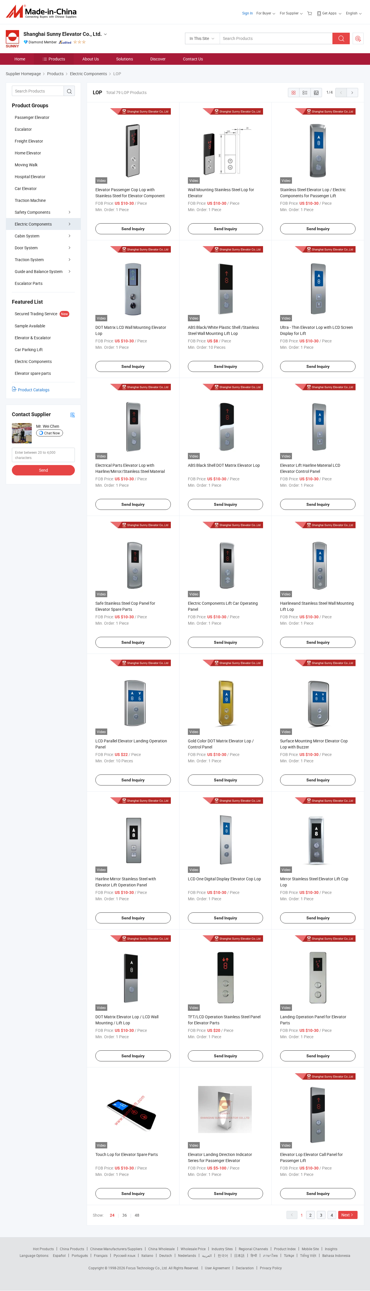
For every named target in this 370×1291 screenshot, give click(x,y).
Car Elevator (26, 188)
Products (57, 59)
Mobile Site (310, 1248)
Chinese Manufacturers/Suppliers (116, 1248)
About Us (90, 59)
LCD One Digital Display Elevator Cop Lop (224, 878)
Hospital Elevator (30, 176)
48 (137, 1215)
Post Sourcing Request (358, 38)
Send (43, 470)
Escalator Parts (28, 283)
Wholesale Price (193, 1248)
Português (80, 1255)
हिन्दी (254, 1255)
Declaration (245, 1268)
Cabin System (27, 236)
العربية (207, 1255)
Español (59, 1255)
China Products (72, 1248)
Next (345, 1215)
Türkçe (289, 1255)
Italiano (147, 1255)
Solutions (124, 59)
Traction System (29, 259)
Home (19, 59)
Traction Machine (30, 200)
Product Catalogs (33, 389)
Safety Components (32, 212)
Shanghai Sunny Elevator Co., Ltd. (62, 34)
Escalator (23, 129)
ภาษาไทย (270, 1255)
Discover (158, 59)
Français (101, 1255)
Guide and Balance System (38, 271)
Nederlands (187, 1255)
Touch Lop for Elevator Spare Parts (126, 1154)
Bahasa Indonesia (336, 1255)
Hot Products (43, 1248)
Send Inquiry (133, 228)
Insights (331, 1248)
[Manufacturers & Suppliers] (43, 11)
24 (112, 1215)
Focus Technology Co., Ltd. (147, 1268)
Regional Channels (253, 1248)
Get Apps (329, 13)
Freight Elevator (29, 141)
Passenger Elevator (32, 117)
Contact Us (193, 59)
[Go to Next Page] (352, 92)
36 (124, 1215)
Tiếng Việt (308, 1255)
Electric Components (33, 224)
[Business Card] (72, 414)
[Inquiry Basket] (310, 13)
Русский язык (124, 1255)
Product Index (285, 1248)
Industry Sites (222, 1248)
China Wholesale (161, 1248)
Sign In (247, 13)
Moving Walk (26, 164)
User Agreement (217, 1268)
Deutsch (165, 1255)
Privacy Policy (271, 1268)
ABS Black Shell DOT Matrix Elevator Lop (224, 465)
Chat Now (52, 433)
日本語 (239, 1255)
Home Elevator (28, 153)
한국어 (223, 1255)
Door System (26, 247)
